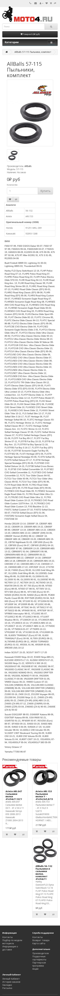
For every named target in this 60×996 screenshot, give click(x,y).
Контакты (7, 937)
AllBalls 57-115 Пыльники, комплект (32, 51)
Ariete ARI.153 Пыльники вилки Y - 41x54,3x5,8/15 (44, 795)
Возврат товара (40, 940)
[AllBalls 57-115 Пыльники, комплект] (30, 113)
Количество (12, 185)
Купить (45, 191)
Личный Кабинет (11, 978)
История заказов (11, 981)
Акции (35, 968)
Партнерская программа (39, 964)
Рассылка (7, 988)
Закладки (7, 984)
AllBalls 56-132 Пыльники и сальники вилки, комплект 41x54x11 (44, 872)
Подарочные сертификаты (39, 958)
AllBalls (28, 166)
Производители (40, 953)
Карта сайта (38, 943)
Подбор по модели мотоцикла (12, 942)
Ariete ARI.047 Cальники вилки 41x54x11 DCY (14, 795)
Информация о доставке (10, 948)
